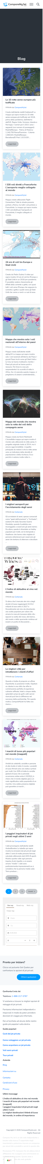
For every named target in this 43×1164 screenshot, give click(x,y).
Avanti (30, 891)
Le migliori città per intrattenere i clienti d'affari (19, 670)
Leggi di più (13, 144)
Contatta (6, 1077)
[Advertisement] (21, 31)
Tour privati (8, 1055)
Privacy (6, 1089)
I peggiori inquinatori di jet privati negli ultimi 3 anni (19, 835)
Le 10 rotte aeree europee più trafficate (20, 101)
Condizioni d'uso (10, 1082)
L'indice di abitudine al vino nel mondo (21, 590)
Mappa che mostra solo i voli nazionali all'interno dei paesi (20, 341)
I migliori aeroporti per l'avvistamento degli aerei (18, 506)
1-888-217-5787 (19, 996)
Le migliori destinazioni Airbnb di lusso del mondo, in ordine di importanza (20, 1114)
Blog (5, 1065)
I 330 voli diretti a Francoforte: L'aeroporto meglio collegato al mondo (21, 187)
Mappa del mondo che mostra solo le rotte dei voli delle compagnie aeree (20, 424)
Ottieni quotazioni (28, 977)
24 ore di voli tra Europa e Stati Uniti (18, 263)
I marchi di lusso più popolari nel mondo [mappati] (20, 753)
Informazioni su (9, 1071)
